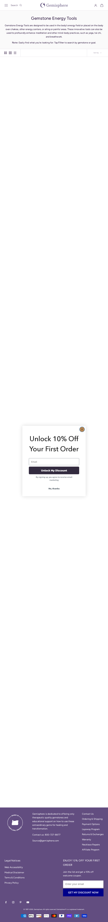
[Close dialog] (82, 429)
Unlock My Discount (54, 470)
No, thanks (54, 488)
